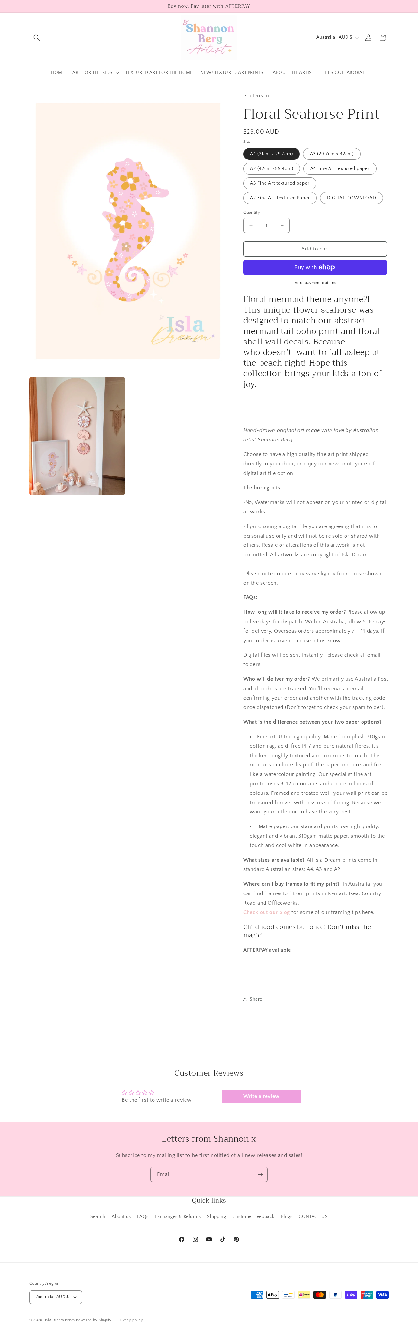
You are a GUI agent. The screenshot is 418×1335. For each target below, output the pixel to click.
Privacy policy (130, 1320)
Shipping (216, 1216)
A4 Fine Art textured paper (340, 168)
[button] (36, 37)
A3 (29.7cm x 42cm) (332, 154)
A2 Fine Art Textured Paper (280, 198)
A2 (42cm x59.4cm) (271, 168)
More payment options (315, 283)
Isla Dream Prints (60, 1320)
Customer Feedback (254, 1216)
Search (97, 1216)
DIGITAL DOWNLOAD (351, 198)
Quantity (251, 212)
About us (121, 1216)
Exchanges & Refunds (178, 1216)
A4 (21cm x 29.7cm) (271, 154)
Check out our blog (266, 912)
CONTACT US (313, 1216)
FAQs (142, 1216)
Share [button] (256, 999)
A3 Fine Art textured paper (280, 183)
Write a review (261, 1096)
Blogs (287, 1216)
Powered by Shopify (94, 1320)
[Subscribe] (260, 1174)
